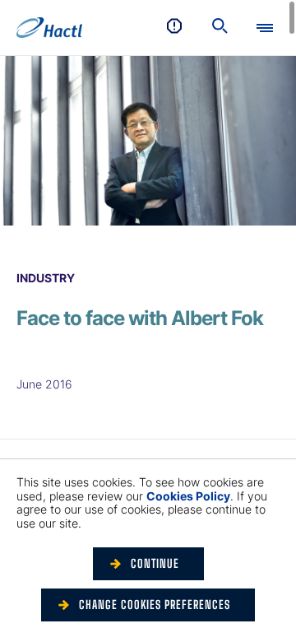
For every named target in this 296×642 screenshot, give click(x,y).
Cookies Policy (188, 496)
